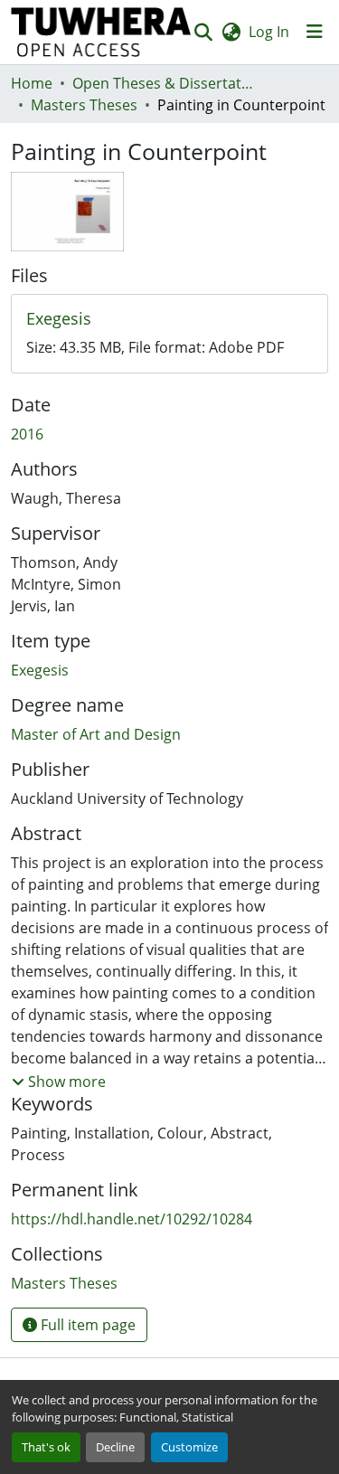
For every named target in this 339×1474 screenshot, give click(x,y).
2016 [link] (27, 434)
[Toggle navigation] (314, 31)
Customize (189, 1447)
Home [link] (31, 83)
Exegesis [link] (40, 670)
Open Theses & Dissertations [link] (162, 83)
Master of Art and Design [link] (96, 734)
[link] (169, 319)
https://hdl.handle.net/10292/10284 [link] (131, 1219)
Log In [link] (269, 32)
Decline (115, 1447)
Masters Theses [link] (84, 105)
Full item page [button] (86, 1325)
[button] (101, 32)
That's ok (46, 1447)
